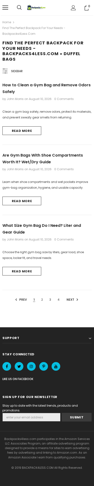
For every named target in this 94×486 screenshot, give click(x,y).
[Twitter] (19, 366)
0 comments (64, 99)
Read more (22, 131)
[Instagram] (31, 366)
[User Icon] (73, 7)
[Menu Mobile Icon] (5, 8)
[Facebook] (6, 366)
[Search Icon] (19, 7)
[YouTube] (56, 366)
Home (6, 22)
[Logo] (36, 7)
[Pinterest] (43, 366)
